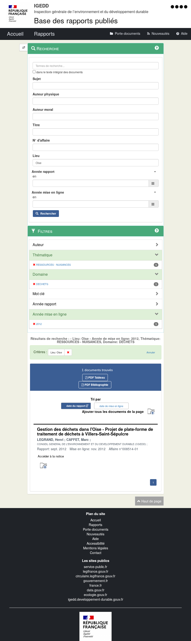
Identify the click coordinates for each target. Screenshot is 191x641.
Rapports (95, 524)
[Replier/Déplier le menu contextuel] (23, 47)
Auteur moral (43, 109)
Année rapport (44, 304)
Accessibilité (96, 543)
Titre (36, 124)
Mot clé (38, 293)
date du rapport (75, 406)
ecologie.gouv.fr (95, 594)
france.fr (95, 585)
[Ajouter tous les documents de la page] (151, 412)
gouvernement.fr (95, 580)
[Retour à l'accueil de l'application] (95, 626)
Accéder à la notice (51, 456)
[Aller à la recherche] (182, 6)
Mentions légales (95, 548)
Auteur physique (46, 94)
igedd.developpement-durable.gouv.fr (95, 599)
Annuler (151, 352)
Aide (95, 538)
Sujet (37, 78)
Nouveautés (95, 534)
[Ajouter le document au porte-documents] (43, 466)
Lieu (36, 155)
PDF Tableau (96, 377)
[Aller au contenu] (177, 6)
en (34, 176)
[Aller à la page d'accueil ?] (185, 6)
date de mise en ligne (111, 406)
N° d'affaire (41, 140)
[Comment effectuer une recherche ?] (157, 48)
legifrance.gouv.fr (95, 571)
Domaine (40, 274)
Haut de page (150, 501)
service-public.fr (95, 566)
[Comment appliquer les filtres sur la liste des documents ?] (157, 230)
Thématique (42, 255)
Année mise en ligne (50, 314)
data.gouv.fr (95, 590)
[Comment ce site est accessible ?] (173, 6)
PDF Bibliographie (96, 385)
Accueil (95, 520)
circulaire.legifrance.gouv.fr (95, 576)
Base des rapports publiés (76, 20)
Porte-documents (95, 529)
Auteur (38, 244)
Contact (95, 552)
